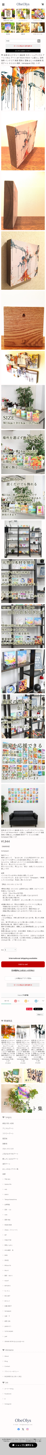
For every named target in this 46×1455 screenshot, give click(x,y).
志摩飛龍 (7, 1204)
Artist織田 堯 (9, 1250)
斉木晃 (7, 1260)
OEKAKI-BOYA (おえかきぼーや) (14, 1341)
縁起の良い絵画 (8, 1123)
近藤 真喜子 (8, 1306)
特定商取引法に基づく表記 (13, 1376)
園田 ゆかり (9, 1275)
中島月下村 (8, 1240)
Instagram (8, 1404)
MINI (6, 1255)
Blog (6, 1361)
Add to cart (23, 964)
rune (6, 1215)
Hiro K (6, 1270)
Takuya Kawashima (11, 1199)
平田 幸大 (7, 1179)
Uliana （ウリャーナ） (11, 1230)
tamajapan (8, 1311)
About (7, 1356)
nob (6, 1189)
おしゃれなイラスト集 (10, 1169)
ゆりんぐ (7, 1301)
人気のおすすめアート (10, 1154)
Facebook (8, 1394)
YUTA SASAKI (9, 1331)
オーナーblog (9, 1389)
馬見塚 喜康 (8, 1225)
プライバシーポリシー (12, 1371)
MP (6, 1235)
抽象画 (4, 1144)
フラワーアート (8, 1133)
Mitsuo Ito (8, 1265)
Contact (7, 1366)
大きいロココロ (8, 1149)
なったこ (7, 1291)
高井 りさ (8, 1209)
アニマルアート (8, 1128)
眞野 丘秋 (7, 1321)
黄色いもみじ (9, 1245)
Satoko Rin (8, 1184)
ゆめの (7, 1194)
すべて (7, 1001)
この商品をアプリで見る (23, 978)
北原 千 (7, 1316)
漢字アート (6, 1164)
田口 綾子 (7, 1296)
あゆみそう (8, 1326)
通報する (40, 1014)
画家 (4, 1174)
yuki (6, 1336)
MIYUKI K (7, 1286)
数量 (2, 950)
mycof (7, 1280)
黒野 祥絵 (7, 1220)
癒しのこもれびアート (10, 1159)
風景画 (4, 1138)
